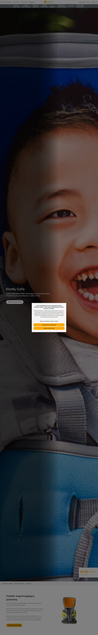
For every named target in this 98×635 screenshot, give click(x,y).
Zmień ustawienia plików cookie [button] (49, 321)
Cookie (49, 310)
